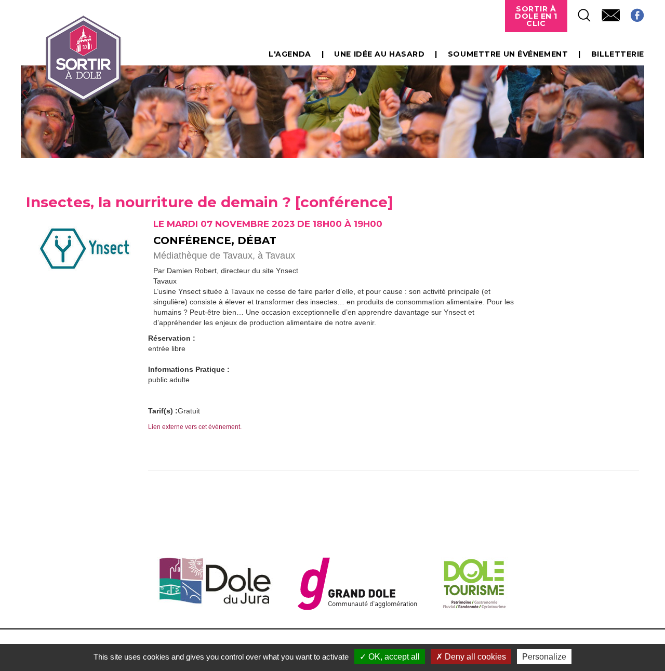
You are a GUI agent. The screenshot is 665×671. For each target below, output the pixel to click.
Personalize (544, 656)
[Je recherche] (579, 12)
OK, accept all (393, 656)
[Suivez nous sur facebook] (632, 12)
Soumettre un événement (508, 54)
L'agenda (290, 54)
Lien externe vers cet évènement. (195, 427)
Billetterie (617, 54)
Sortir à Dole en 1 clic (536, 16)
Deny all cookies (474, 656)
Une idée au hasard (379, 54)
